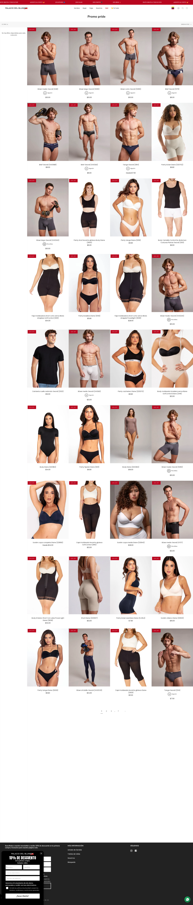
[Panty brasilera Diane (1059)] (89, 283)
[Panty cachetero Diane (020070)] (131, 359)
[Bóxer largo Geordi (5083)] (89, 56)
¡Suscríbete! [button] (22, 896)
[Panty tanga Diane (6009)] (48, 657)
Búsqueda (71, 862)
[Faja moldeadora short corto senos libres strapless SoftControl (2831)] (48, 283)
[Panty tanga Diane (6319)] (131, 207)
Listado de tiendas (75, 850)
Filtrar (4, 24)
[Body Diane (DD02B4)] (131, 434)
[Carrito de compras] (187, 8)
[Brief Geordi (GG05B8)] (48, 132)
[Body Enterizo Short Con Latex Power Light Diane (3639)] (48, 585)
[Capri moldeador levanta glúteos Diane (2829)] (131, 657)
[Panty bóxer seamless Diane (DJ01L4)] (131, 585)
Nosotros (71, 858)
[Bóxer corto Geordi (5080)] (131, 56)
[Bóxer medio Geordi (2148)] (48, 56)
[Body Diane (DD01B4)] (48, 434)
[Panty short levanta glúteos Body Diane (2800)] (89, 207)
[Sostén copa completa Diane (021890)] (48, 510)
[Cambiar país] (173, 8)
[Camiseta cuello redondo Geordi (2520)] (48, 359)
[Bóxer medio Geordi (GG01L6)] (89, 359)
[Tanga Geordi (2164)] (131, 132)
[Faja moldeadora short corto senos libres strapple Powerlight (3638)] (131, 283)
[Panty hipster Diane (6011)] (89, 434)
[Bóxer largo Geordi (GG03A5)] (48, 207)
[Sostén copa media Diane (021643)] (131, 510)
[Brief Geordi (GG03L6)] (89, 132)
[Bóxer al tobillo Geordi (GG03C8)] (89, 657)
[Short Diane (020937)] (89, 585)
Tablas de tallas (74, 854)
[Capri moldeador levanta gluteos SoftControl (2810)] (89, 510)
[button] (41, 853)
